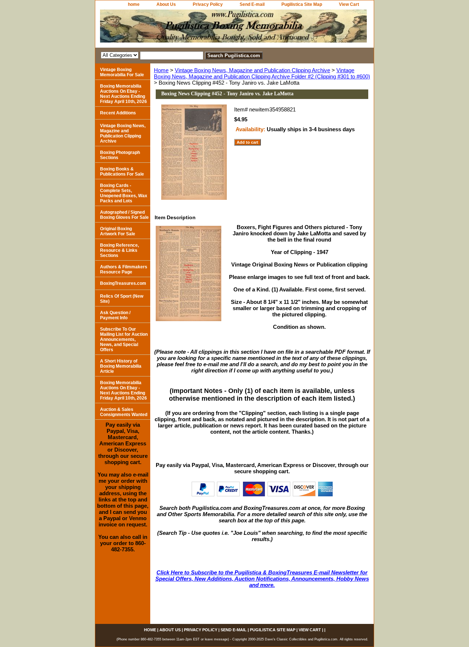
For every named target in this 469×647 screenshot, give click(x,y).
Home (161, 70)
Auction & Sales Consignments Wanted (123, 412)
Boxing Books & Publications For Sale (122, 171)
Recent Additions (118, 112)
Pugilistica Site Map (301, 4)
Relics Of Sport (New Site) (121, 299)
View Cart (349, 4)
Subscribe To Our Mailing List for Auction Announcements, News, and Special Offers (124, 339)
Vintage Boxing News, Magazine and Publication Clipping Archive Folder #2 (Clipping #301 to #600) (262, 73)
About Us (166, 4)
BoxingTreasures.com (123, 283)
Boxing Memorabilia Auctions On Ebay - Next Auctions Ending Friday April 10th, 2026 (123, 94)
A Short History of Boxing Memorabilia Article (120, 366)
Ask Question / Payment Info (115, 315)
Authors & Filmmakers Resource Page (123, 269)
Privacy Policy (208, 4)
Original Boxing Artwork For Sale (117, 231)
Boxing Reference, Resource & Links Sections (119, 250)
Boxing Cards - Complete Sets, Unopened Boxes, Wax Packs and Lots (123, 193)
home (134, 4)
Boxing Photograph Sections (120, 155)
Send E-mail (252, 4)
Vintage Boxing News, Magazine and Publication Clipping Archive (252, 70)
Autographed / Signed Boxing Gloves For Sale (124, 215)
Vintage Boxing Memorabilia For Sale (122, 72)
